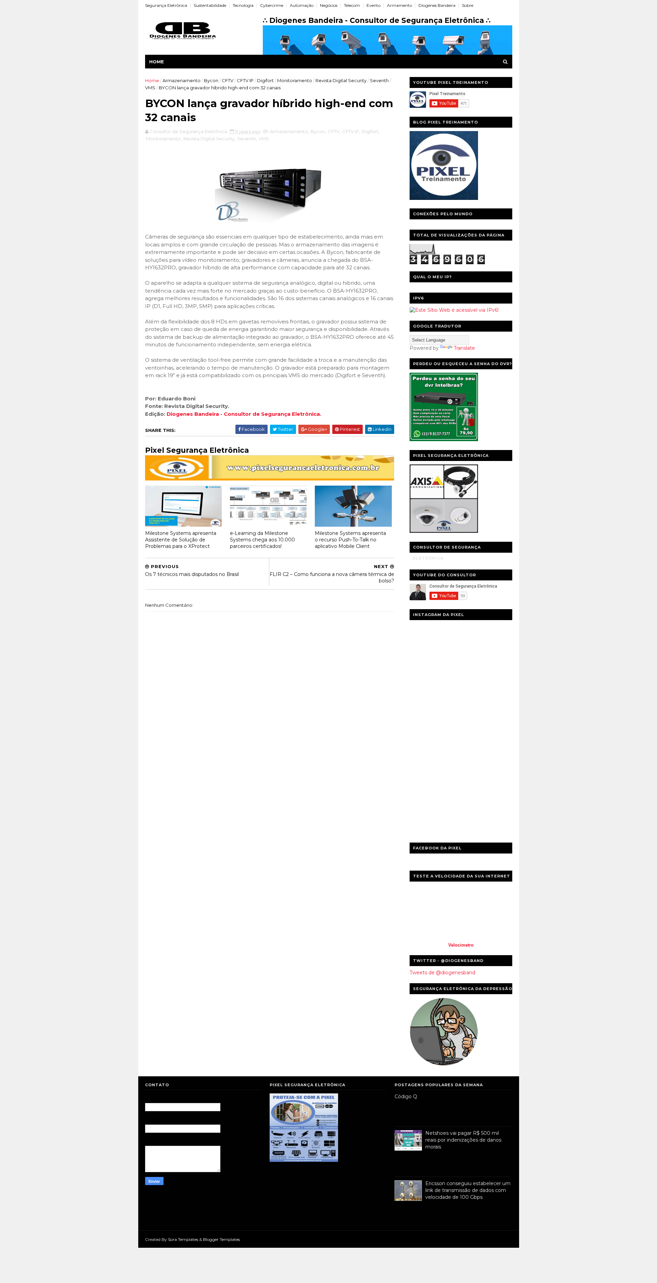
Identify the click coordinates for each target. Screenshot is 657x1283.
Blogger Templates (221, 1239)
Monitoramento (294, 80)
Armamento (399, 5)
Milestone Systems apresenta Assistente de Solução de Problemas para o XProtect (180, 539)
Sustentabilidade (210, 5)
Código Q (406, 1096)
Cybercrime (271, 5)
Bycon (211, 80)
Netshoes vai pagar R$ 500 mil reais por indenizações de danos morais (463, 1140)
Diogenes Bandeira (436, 5)
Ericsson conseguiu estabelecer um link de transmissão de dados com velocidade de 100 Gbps (468, 1190)
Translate (464, 348)
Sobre (467, 5)
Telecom (352, 5)
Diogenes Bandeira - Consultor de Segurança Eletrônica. (244, 414)
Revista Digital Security (340, 80)
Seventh (379, 80)
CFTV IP (245, 80)
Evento (373, 5)
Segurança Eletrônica (166, 5)
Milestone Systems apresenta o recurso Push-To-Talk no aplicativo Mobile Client (350, 539)
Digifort (265, 80)
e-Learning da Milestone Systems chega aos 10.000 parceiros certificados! (262, 539)
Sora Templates (183, 1239)
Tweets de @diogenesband (442, 973)
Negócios (328, 5)
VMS (150, 87)
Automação (301, 5)
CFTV (227, 80)
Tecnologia (243, 5)
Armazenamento (182, 80)
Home (156, 61)
